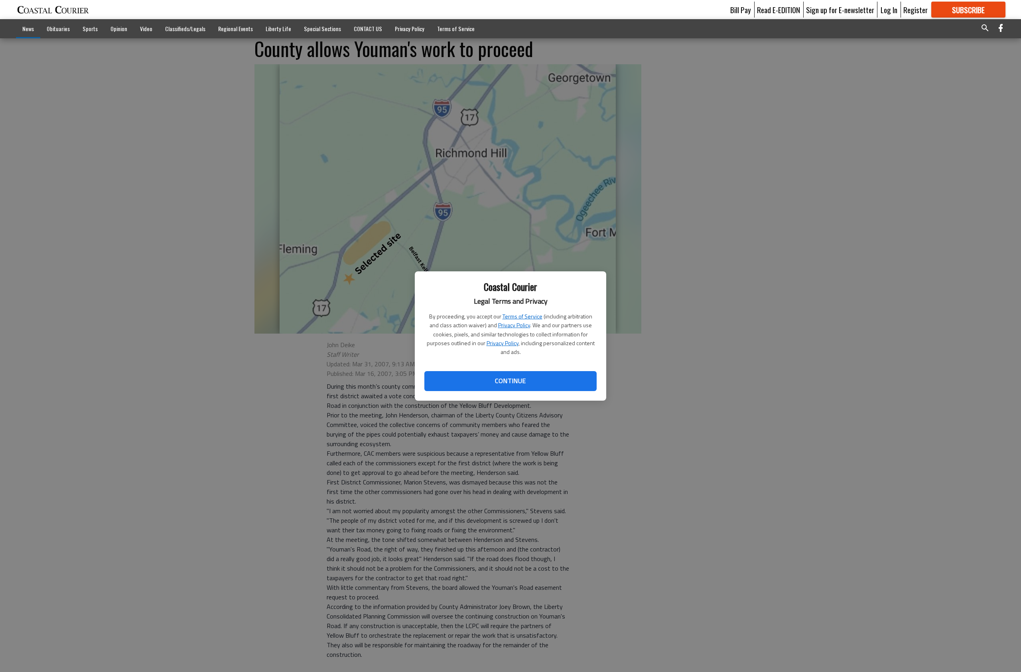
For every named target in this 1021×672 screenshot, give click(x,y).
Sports (90, 28)
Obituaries (58, 28)
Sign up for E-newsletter (840, 9)
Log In (889, 9)
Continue (510, 380)
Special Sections (322, 28)
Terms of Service (522, 316)
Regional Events (235, 28)
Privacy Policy (514, 325)
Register (915, 9)
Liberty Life (278, 28)
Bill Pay (740, 9)
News (28, 28)
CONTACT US (368, 28)
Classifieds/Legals (185, 28)
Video (146, 28)
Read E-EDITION (778, 9)
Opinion (118, 28)
